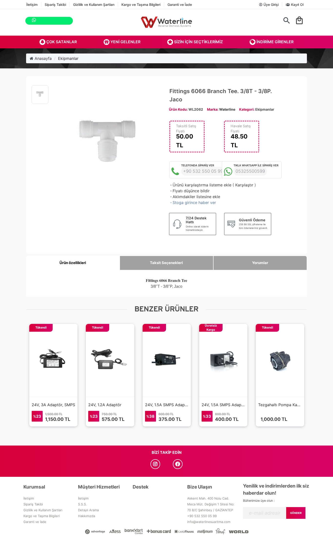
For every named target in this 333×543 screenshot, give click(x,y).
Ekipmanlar (68, 58)
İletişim (32, 4)
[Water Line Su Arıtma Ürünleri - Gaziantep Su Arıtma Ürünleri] (166, 22)
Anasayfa (42, 58)
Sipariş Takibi (55, 4)
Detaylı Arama (88, 510)
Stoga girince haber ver (192, 202)
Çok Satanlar (61, 41)
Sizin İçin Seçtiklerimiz (198, 41)
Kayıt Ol (297, 4)
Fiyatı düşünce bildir (189, 190)
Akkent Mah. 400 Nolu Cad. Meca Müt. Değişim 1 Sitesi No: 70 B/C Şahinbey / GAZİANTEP (211, 504)
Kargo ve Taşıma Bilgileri (140, 4)
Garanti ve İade (179, 4)
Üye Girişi (271, 4)
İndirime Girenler (274, 41)
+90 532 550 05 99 (202, 516)
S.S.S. (82, 504)
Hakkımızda (86, 516)
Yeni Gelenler (124, 41)
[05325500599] (70, 21)
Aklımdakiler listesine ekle (194, 196)
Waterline (227, 109)
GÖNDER (296, 513)
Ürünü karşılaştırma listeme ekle (200, 184)
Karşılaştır (244, 184)
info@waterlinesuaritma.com (208, 522)
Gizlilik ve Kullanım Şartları (93, 4)
